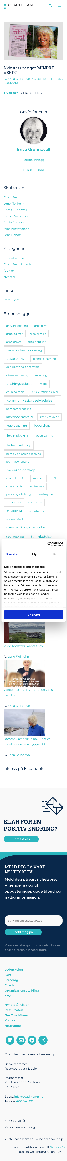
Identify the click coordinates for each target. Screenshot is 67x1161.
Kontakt (11, 1020)
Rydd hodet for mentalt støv (24, 646)
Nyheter (9, 277)
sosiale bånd (14, 519)
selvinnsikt (14, 511)
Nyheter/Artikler (17, 1004)
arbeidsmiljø (38, 333)
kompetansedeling (18, 409)
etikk (43, 384)
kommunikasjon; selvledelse (29, 400)
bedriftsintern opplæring (24, 350)
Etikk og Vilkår (15, 1120)
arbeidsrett (13, 342)
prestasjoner (46, 494)
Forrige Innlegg (34, 160)
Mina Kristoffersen (16, 228)
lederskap (42, 425)
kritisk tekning (49, 417)
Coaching (12, 985)
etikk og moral (15, 392)
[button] (50, 6)
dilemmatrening (17, 375)
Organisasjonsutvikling (22, 990)
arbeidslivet (14, 333)
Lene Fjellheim (14, 203)
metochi (38, 478)
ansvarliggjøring (17, 325)
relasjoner (13, 502)
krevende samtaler (19, 417)
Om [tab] (55, 553)
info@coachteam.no (28, 1096)
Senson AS (57, 1147)
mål (53, 478)
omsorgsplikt (15, 486)
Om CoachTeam (16, 1015)
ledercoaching (16, 425)
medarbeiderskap (21, 470)
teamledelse (41, 536)
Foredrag (11, 980)
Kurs (8, 974)
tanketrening (15, 536)
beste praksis (16, 358)
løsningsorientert (17, 461)
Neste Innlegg (33, 169)
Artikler (9, 270)
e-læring (41, 375)
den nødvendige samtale (22, 367)
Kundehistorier (14, 258)
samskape (35, 502)
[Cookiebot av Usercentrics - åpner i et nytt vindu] (48, 544)
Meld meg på (23, 932)
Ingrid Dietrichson (16, 216)
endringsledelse (19, 384)
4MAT (9, 995)
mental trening (16, 478)
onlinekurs (37, 486)
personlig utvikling (18, 494)
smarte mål (37, 511)
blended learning (44, 358)
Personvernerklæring (20, 1127)
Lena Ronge (12, 235)
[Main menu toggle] (59, 6)
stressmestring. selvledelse (25, 527)
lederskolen (17, 435)
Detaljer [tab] (33, 553)
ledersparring (44, 435)
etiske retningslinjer (45, 392)
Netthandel (13, 1025)
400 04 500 (24, 1101)
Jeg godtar (33, 614)
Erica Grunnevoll (15, 210)
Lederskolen (14, 969)
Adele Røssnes (14, 222)
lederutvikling (18, 445)
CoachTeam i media (48, 78)
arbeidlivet (41, 325)
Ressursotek (12, 300)
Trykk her (11, 92)
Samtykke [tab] (12, 553)
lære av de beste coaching (23, 454)
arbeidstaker (37, 342)
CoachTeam (12, 197)
